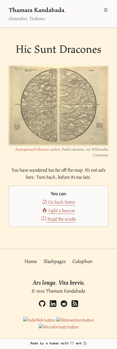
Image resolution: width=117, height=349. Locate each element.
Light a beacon (61, 210)
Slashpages (55, 261)
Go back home (61, 202)
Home (30, 261)
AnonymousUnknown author (37, 149)
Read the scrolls (61, 219)
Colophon (82, 261)
